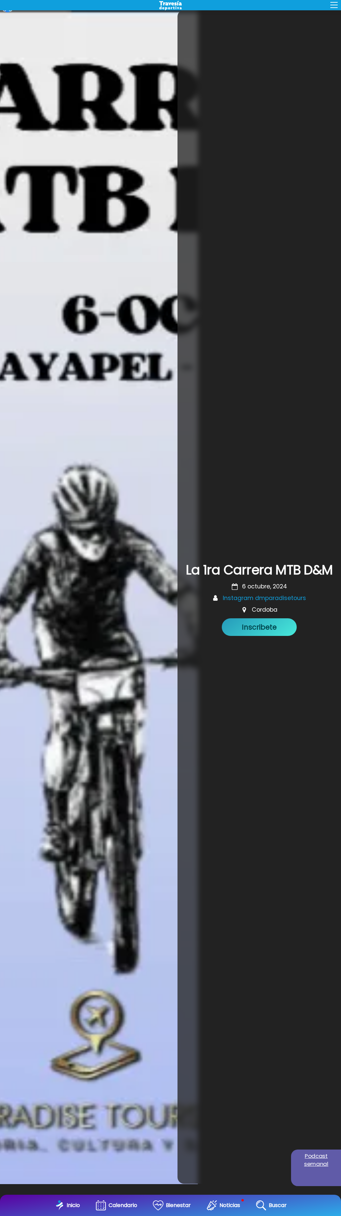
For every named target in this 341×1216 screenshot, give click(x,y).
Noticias (229, 1205)
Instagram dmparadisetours (264, 598)
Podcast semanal (316, 1160)
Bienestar (178, 1205)
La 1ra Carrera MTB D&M (259, 570)
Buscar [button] (278, 1205)
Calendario (123, 1205)
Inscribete (259, 627)
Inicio (73, 1205)
